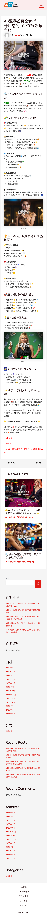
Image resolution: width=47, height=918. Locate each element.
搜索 (7, 579)
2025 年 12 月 (11, 687)
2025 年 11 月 (11, 691)
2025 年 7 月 (10, 706)
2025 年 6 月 (10, 710)
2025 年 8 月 (10, 702)
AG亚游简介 (23, 891)
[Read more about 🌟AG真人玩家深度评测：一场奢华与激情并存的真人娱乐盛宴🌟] (23, 493)
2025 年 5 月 (10, 714)
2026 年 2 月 (10, 679)
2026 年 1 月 (10, 683)
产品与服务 (23, 896)
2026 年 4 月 (10, 672)
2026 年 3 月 (10, 676)
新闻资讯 (21, 517)
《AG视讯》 (8, 438)
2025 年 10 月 (11, 695)
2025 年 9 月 (10, 698)
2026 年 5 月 (10, 668)
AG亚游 (30, 75)
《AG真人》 (8, 444)
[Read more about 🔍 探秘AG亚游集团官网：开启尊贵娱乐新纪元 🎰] (23, 537)
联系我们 (23, 905)
